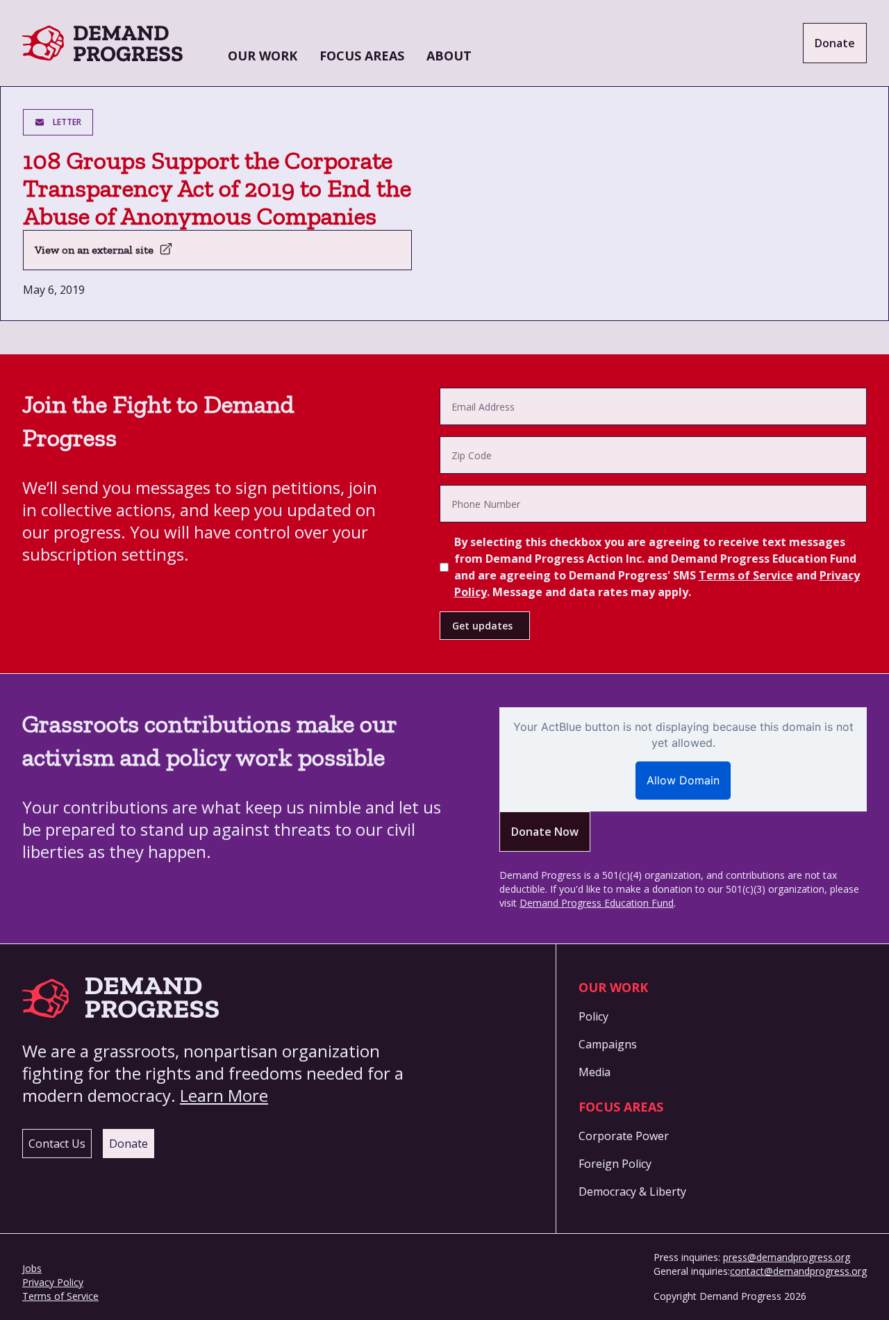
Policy (593, 1016)
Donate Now (545, 831)
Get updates (482, 625)
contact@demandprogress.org (798, 1271)
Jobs (32, 1268)
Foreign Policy (615, 1163)
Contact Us (56, 1143)
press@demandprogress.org (786, 1257)
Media (594, 1072)
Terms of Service (746, 575)
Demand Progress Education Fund (597, 902)
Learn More (224, 1095)
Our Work (262, 55)
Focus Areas (361, 55)
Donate (835, 43)
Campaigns (608, 1044)
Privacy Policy (52, 1282)
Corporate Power (624, 1136)
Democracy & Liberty (632, 1191)
